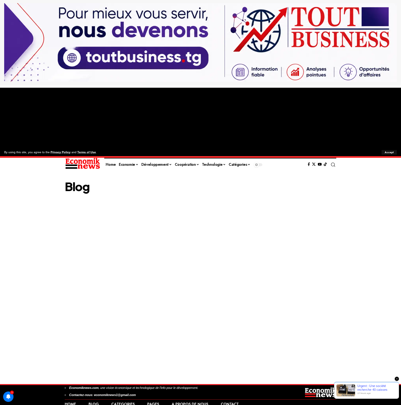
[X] (314, 164)
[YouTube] (320, 164)
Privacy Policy (61, 152)
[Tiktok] (325, 164)
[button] (389, 152)
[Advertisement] (200, 117)
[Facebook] (309, 164)
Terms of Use (86, 152)
